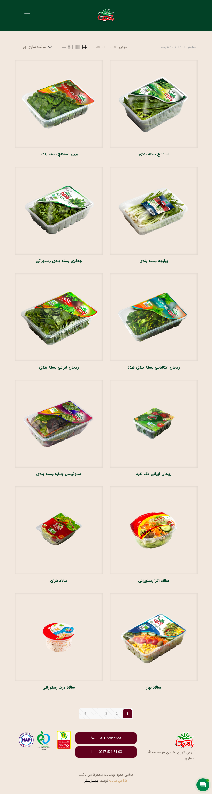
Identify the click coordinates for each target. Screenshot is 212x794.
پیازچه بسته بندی (153, 261)
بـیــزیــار (91, 780)
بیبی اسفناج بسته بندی (58, 154)
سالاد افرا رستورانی (153, 581)
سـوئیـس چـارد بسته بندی (58, 474)
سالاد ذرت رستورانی (58, 687)
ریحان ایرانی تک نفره (153, 474)
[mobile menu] (27, 15)
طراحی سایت (118, 780)
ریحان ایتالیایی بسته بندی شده (153, 367)
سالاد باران (58, 581)
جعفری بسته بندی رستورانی (59, 261)
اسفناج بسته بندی (154, 154)
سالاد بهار (153, 687)
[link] (114, 47)
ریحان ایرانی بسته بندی (59, 367)
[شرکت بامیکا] (106, 15)
